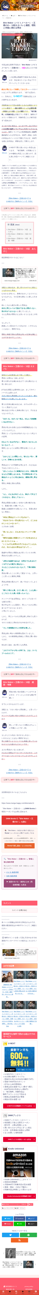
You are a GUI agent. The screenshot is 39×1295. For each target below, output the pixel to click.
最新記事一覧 (10, 1289)
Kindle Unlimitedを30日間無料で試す (20, 1196)
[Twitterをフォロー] (10, 1235)
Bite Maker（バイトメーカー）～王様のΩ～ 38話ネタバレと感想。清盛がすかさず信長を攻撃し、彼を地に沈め (7, 1019)
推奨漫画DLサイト (11, 1286)
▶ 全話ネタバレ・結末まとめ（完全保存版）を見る (19, 883)
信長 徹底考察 (11, 876)
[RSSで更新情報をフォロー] (19, 1240)
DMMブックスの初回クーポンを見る (19, 1139)
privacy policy (29, 1286)
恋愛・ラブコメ (20, 1208)
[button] (35, 611)
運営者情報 (28, 1289)
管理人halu (4, 152)
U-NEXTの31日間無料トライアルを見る (19, 1106)
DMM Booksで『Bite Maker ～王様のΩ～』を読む (19, 820)
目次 (12, 224)
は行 (31, 1204)
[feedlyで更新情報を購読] (28, 1235)
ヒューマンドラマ (8, 1208)
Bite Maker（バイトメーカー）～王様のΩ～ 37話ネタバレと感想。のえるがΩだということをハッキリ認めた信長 (19, 1019)
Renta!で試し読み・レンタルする (19, 846)
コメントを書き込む (19, 910)
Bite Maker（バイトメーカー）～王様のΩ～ (15, 1204)
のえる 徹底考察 (12, 872)
